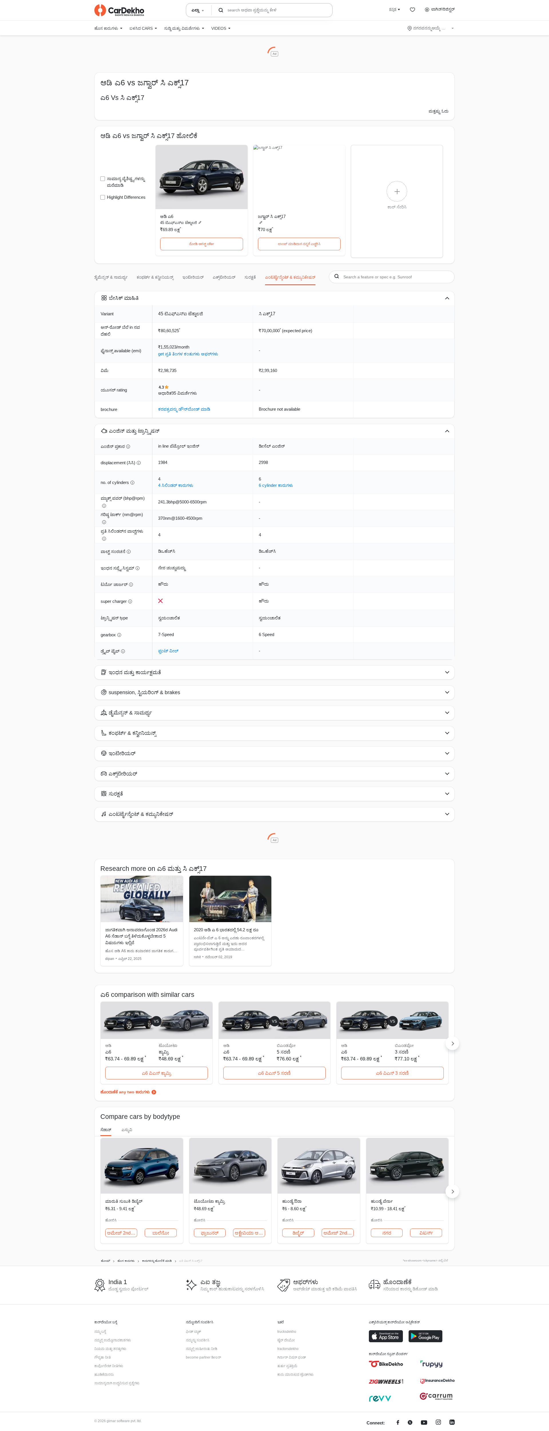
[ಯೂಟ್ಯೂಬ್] (424, 1423)
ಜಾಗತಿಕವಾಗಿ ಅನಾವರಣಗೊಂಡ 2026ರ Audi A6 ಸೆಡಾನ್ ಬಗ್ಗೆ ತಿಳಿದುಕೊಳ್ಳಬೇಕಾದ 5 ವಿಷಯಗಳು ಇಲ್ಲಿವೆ (141, 936)
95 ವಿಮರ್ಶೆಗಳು (184, 393)
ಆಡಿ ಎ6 (166, 216)
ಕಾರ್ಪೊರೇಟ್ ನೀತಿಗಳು (108, 1366)
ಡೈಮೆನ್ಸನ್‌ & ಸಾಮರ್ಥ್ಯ (111, 277)
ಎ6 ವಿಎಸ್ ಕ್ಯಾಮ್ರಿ (156, 1073)
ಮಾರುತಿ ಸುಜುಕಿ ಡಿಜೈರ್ (123, 1201)
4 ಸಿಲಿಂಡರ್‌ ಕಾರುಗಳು (175, 485)
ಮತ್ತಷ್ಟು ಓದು (439, 111)
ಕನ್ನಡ (392, 9)
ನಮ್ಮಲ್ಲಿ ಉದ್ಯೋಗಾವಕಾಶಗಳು (112, 1340)
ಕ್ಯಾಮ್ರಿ (164, 1052)
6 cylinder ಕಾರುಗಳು (276, 485)
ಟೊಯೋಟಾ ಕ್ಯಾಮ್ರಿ (209, 1201)
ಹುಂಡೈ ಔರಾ (292, 1201)
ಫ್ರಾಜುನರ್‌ (209, 1233)
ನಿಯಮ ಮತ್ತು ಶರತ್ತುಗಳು (110, 1349)
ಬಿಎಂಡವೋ (286, 1045)
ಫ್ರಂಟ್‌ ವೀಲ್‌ (168, 650)
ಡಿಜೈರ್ (298, 1233)
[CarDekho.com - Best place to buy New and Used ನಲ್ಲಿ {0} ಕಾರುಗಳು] (119, 10)
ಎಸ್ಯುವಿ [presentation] (127, 1129)
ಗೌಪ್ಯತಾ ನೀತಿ (102, 1357)
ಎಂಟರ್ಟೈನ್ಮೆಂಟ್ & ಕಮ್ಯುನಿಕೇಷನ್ (290, 277)
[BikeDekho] (386, 1364)
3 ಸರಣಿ (402, 1052)
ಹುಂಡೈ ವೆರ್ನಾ (382, 1201)
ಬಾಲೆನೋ (160, 1233)
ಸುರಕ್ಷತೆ (250, 277)
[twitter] (410, 1423)
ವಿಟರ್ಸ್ (426, 1233)
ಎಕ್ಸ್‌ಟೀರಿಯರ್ (224, 277)
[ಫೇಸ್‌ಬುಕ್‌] (398, 1423)
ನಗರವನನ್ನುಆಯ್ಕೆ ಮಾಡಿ (431, 28)
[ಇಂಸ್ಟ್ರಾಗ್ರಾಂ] (438, 1423)
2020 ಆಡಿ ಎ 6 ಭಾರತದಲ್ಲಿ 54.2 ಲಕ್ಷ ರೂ (226, 929)
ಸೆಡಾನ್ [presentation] (105, 1129)
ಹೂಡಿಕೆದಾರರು (104, 1375)
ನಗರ (386, 1233)
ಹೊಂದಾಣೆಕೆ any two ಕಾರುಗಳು (125, 1092)
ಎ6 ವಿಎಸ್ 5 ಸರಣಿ (274, 1073)
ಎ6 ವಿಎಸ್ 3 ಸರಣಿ (392, 1073)
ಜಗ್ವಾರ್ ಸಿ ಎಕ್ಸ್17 (272, 216)
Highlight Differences (126, 197)
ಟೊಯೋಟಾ (168, 1045)
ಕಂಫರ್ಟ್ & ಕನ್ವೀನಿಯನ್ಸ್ (155, 277)
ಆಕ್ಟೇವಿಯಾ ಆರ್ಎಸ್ (250, 1233)
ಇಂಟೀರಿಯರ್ (193, 277)
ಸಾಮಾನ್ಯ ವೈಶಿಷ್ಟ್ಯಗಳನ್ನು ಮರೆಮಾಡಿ (126, 182)
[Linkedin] (452, 1423)
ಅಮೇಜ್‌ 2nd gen (122, 1233)
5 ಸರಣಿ (284, 1052)
